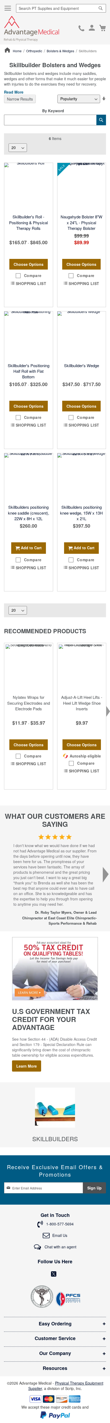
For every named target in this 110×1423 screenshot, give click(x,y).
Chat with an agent (60, 1246)
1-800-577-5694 (81, 29)
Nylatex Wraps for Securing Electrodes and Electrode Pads (28, 702)
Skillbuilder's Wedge (81, 365)
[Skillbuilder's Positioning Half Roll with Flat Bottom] (28, 335)
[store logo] (31, 28)
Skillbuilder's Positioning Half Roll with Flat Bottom (28, 371)
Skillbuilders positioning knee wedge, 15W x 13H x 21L (81, 512)
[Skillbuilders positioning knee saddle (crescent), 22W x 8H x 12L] (28, 477)
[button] (28, 276)
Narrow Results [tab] (20, 99)
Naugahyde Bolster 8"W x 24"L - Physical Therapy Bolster (81, 222)
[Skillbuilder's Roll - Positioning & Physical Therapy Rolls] (28, 187)
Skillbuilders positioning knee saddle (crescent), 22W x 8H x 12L (28, 512)
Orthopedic (34, 51)
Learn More (26, 1066)
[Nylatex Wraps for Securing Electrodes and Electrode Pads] (28, 667)
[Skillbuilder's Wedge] (81, 335)
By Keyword (53, 110)
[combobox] (61, 8)
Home (17, 51)
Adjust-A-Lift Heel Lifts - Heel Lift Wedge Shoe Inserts (81, 702)
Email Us (59, 1235)
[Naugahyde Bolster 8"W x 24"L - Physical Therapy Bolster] (81, 187)
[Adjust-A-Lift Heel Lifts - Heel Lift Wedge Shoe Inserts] (81, 667)
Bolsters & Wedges (61, 51)
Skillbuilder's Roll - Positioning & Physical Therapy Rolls (28, 222)
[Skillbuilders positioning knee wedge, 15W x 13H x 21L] (81, 477)
